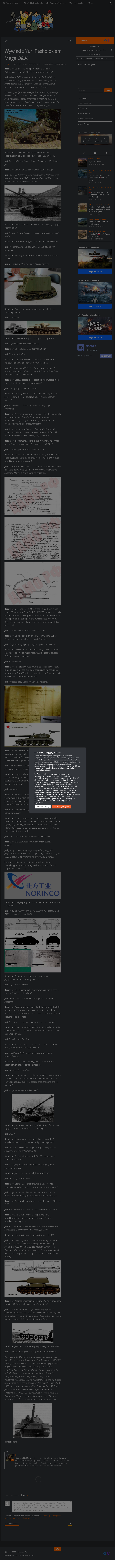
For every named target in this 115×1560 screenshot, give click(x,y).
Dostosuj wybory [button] (43, 807)
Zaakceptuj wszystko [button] (61, 807)
